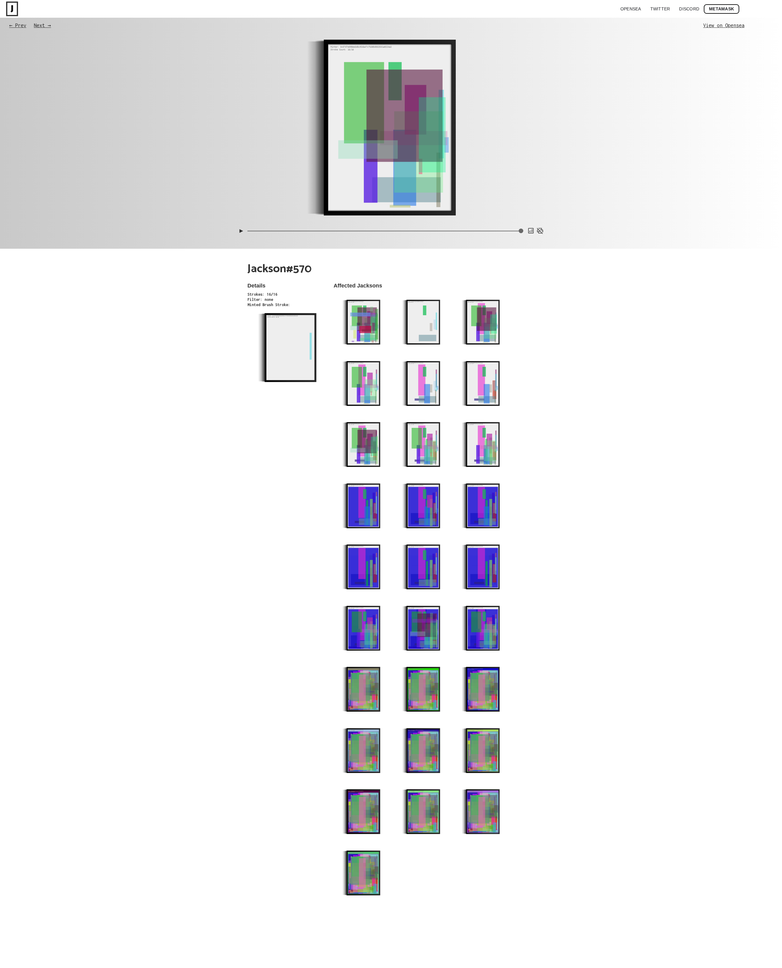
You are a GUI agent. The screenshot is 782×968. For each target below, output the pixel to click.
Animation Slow (531, 198)
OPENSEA (630, 8)
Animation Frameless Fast (522, 186)
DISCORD (689, 8)
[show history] (531, 230)
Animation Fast (531, 204)
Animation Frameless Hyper (521, 192)
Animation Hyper (530, 210)
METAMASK (721, 8)
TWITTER (660, 8)
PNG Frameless (532, 216)
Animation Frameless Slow (522, 180)
